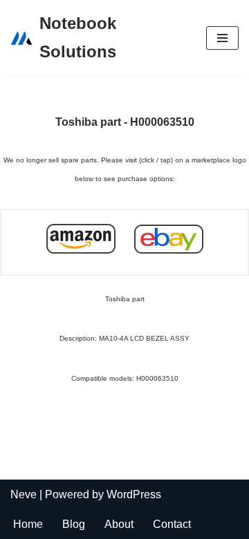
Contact (172, 524)
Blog (73, 524)
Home (28, 524)
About (118, 524)
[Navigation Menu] (222, 38)
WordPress (134, 494)
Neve (23, 494)
